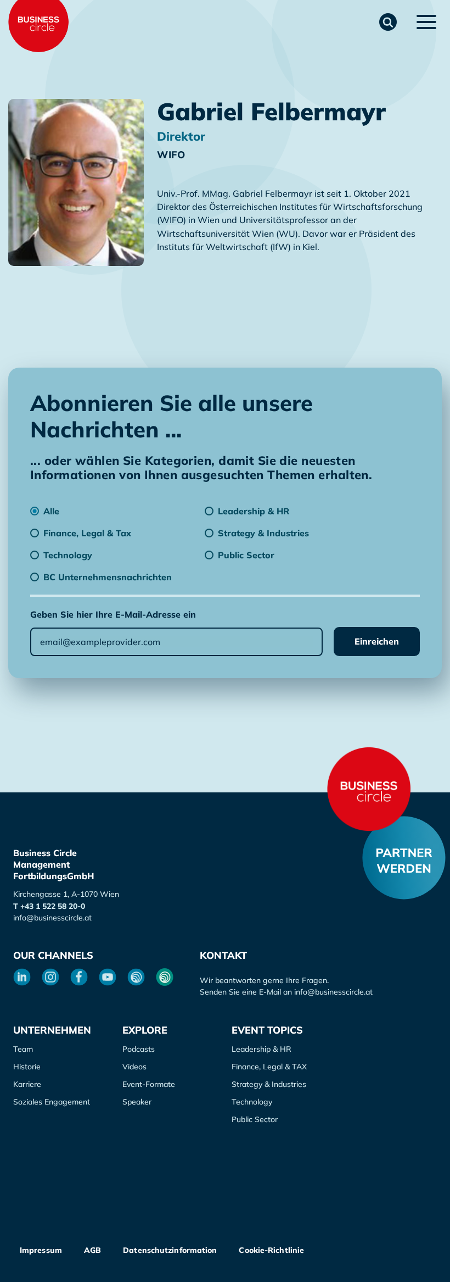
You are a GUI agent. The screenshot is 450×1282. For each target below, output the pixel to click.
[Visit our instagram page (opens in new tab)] (50, 977)
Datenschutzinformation (170, 1250)
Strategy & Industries (269, 1084)
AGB (92, 1250)
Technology (252, 1102)
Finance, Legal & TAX (269, 1067)
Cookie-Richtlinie (271, 1250)
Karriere (27, 1084)
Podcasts (138, 1049)
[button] (388, 22)
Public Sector (255, 1119)
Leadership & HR (261, 1049)
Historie (27, 1067)
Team (23, 1049)
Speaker (136, 1102)
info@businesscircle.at (52, 918)
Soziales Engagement (51, 1102)
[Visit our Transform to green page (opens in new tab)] (164, 977)
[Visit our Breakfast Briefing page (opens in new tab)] (136, 977)
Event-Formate (148, 1084)
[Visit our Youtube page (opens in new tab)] (107, 977)
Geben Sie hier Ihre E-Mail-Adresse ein (113, 614)
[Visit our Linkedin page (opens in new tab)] (22, 977)
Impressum (41, 1250)
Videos (134, 1067)
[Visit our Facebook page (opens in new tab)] (79, 977)
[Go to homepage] (368, 789)
